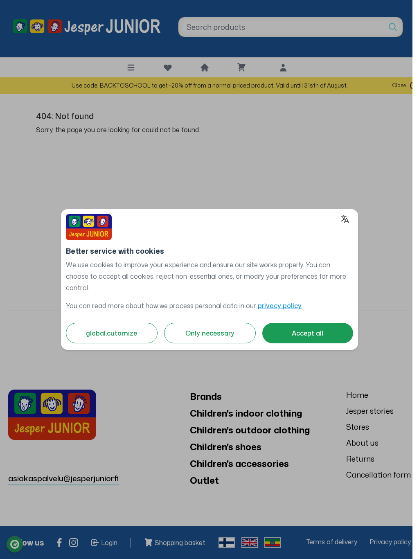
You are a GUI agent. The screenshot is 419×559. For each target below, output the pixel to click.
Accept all (307, 333)
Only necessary (209, 333)
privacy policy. (280, 305)
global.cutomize (111, 333)
